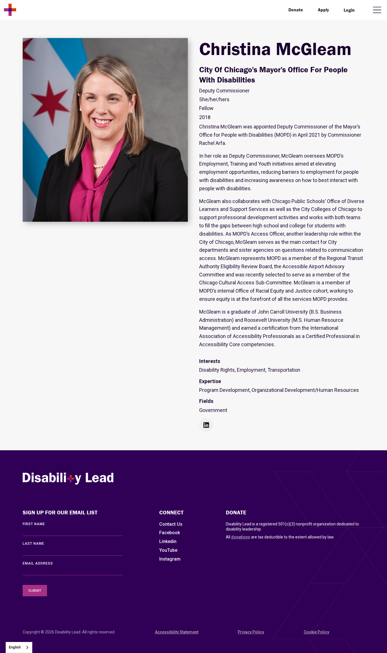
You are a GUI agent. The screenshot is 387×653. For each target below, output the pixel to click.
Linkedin (168, 541)
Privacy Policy (251, 632)
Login (349, 10)
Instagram (169, 559)
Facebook (169, 532)
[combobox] (19, 647)
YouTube (168, 550)
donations (240, 537)
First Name (34, 524)
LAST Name (33, 544)
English (15, 647)
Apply (323, 10)
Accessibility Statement (176, 632)
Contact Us (170, 524)
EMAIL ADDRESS (38, 563)
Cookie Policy (316, 632)
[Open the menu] (377, 10)
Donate (295, 10)
